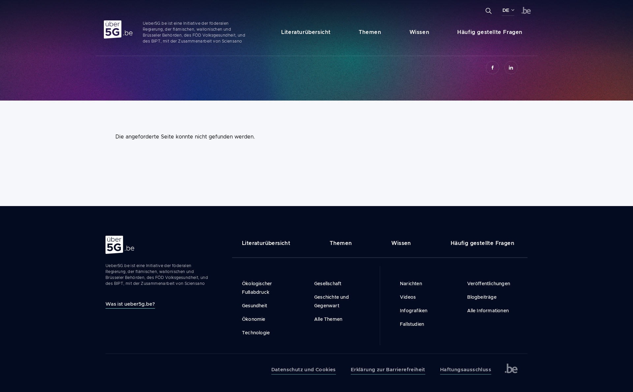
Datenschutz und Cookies (303, 369)
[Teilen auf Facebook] (492, 67)
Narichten (411, 283)
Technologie (256, 333)
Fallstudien (412, 324)
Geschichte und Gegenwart (331, 301)
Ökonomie (253, 319)
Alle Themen (328, 319)
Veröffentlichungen (488, 283)
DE (505, 10)
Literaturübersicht (306, 32)
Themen (370, 32)
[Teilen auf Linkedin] (511, 67)
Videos (408, 297)
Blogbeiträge (482, 297)
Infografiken (413, 311)
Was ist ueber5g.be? (130, 304)
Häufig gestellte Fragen (490, 32)
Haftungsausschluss (465, 369)
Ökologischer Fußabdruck (257, 288)
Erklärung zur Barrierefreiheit (388, 369)
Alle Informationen (488, 311)
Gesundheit (254, 306)
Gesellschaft (327, 283)
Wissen (419, 32)
